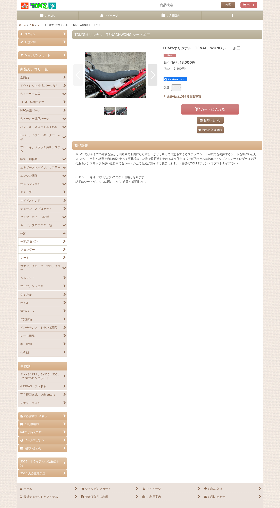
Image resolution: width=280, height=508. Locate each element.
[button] (232, 15)
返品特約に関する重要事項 (184, 96)
